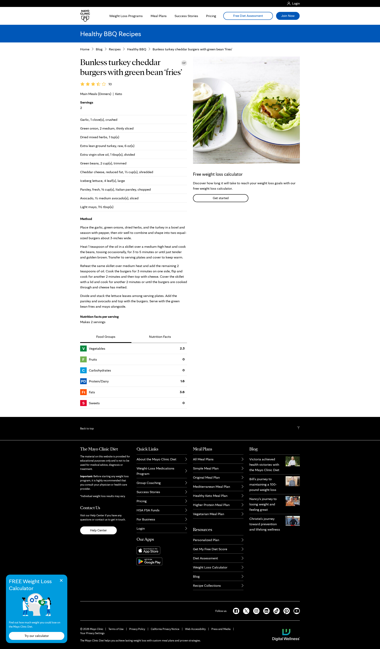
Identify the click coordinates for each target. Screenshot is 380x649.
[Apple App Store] (162, 550)
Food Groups (105, 336)
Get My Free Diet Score (210, 549)
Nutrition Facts (160, 336)
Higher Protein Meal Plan (211, 505)
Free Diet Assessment (248, 16)
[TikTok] (275, 610)
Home (84, 49)
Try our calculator (37, 636)
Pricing (211, 16)
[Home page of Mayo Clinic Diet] (83, 16)
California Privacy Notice (165, 629)
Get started (221, 198)
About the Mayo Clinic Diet (156, 459)
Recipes (115, 49)
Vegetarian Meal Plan (208, 514)
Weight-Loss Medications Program (155, 471)
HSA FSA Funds (148, 510)
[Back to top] (298, 428)
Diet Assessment (205, 558)
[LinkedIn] (265, 610)
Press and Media (221, 629)
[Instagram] (255, 610)
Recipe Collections (207, 585)
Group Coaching (149, 483)
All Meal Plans (203, 459)
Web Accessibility (195, 629)
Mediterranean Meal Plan (211, 486)
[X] (245, 610)
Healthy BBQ (136, 49)
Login (141, 528)
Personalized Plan (206, 540)
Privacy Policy (137, 629)
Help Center (98, 530)
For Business (146, 519)
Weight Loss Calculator (210, 567)
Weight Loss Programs (126, 16)
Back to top (87, 428)
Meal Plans (159, 16)
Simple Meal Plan (205, 468)
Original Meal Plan (206, 477)
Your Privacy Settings (92, 633)
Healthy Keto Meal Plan (210, 495)
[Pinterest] (285, 610)
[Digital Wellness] (286, 634)
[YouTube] (295, 610)
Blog (99, 49)
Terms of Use (116, 629)
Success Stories (186, 16)
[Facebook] (235, 610)
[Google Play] (162, 561)
